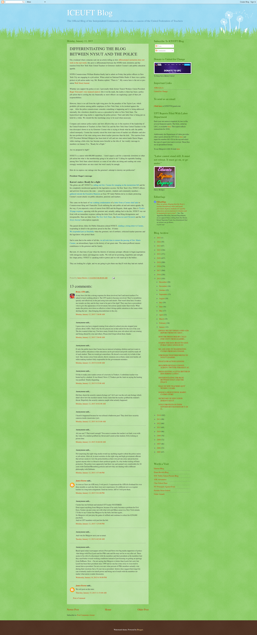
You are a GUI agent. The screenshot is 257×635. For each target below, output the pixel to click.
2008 (159, 439)
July (161, 302)
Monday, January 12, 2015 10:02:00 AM (91, 403)
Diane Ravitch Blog (161, 472)
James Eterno (81, 480)
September (163, 294)
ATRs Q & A (158, 87)
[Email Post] (113, 278)
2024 (159, 241)
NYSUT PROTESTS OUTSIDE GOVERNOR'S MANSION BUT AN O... (173, 406)
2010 (159, 431)
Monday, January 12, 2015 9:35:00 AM (90, 383)
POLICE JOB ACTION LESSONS (171, 361)
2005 (159, 452)
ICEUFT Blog (90, 12)
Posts (159, 46)
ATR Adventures (160, 479)
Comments (161, 50)
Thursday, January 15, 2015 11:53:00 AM (91, 592)
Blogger (140, 629)
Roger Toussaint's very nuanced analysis (85, 91)
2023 (159, 245)
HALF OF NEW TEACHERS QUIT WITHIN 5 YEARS (171, 387)
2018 (159, 266)
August (162, 298)
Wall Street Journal (82, 83)
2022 (159, 250)
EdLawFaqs (161, 202)
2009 (159, 435)
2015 (159, 278)
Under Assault (159, 494)
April (161, 314)
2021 (159, 254)
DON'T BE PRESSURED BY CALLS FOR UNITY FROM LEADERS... (172, 337)
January (162, 327)
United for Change (161, 91)
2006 (159, 448)
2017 (159, 270)
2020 (159, 258)
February (162, 323)
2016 (159, 274)
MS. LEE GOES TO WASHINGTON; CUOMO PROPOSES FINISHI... (172, 350)
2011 (159, 427)
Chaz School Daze (160, 483)
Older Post (143, 609)
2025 (159, 237)
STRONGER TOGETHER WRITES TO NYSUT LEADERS (173, 356)
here (169, 126)
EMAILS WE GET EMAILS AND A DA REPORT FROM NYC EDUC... (173, 331)
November (163, 286)
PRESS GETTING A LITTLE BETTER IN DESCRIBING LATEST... (174, 372)
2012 (159, 423)
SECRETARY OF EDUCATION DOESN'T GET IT (170, 399)
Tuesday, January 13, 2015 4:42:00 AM (90, 539)
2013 (159, 419)
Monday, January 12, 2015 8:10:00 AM (90, 363)
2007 (159, 443)
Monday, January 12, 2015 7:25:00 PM (90, 523)
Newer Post (73, 609)
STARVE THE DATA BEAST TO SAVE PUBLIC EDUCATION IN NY (173, 343)
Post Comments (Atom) (86, 615)
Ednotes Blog (159, 468)
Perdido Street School (162, 490)
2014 (159, 415)
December (163, 282)
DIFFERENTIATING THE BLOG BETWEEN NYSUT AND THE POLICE (171, 379)
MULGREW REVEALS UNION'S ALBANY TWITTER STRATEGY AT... (174, 366)
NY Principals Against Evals (164, 486)
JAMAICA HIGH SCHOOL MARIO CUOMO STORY (172, 393)
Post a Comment (79, 598)
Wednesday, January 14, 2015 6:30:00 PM (91, 577)
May (161, 310)
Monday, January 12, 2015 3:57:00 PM (90, 472)
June (161, 306)
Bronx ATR (80, 291)
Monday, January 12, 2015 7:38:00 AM (90, 314)
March (161, 319)
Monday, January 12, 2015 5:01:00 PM (90, 493)
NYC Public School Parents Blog (166, 476)
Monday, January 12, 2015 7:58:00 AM (90, 337)
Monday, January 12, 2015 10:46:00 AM (91, 442)
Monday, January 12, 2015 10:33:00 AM (91, 421)
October (162, 290)
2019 (159, 262)
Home (108, 609)
